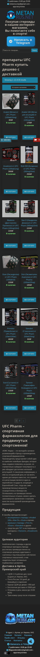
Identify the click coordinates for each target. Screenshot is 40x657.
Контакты (18, 640)
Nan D (16, 520)
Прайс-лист (10, 638)
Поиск (34, 50)
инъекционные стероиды (18, 518)
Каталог (18, 635)
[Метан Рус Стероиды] (20, 14)
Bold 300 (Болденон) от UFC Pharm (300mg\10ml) (29, 168)
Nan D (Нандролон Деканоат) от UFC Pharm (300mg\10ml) (29, 223)
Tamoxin (22, 531)
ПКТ (20, 528)
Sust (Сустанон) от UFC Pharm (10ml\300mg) (10, 385)
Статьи (8, 640)
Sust (23, 520)
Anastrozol (32, 531)
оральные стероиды (16, 523)
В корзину (11, 137)
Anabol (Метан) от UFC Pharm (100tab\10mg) (10, 114)
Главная (8, 635)
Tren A (28, 523)
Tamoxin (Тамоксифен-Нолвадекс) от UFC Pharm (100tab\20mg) (29, 388)
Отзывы (21, 638)
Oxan (11, 526)
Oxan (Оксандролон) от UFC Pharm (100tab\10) (10, 277)
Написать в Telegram (23, 41)
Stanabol (19, 526)
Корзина (28, 635)
